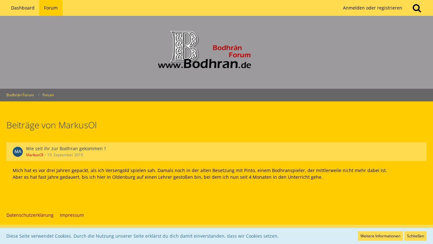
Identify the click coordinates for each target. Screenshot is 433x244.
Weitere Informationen (380, 236)
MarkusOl (34, 154)
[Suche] (417, 8)
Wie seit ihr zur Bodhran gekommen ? (66, 148)
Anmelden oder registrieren (372, 8)
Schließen (415, 236)
